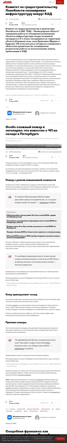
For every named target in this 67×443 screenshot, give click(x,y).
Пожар (58, 409)
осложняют (40, 380)
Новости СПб (21, 409)
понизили (54, 392)
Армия (25, 411)
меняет (8, 388)
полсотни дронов (24, 375)
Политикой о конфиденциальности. (42, 440)
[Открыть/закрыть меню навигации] (50, 2)
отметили (44, 202)
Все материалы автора (29, 25)
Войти (60, 2)
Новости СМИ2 (11, 119)
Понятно (60, 438)
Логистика (9, 411)
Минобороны (18, 411)
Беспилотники (33, 411)
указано (15, 305)
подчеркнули (19, 348)
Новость (12, 409)
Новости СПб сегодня (33, 409)
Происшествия (45, 409)
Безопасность (44, 411)
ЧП (53, 409)
